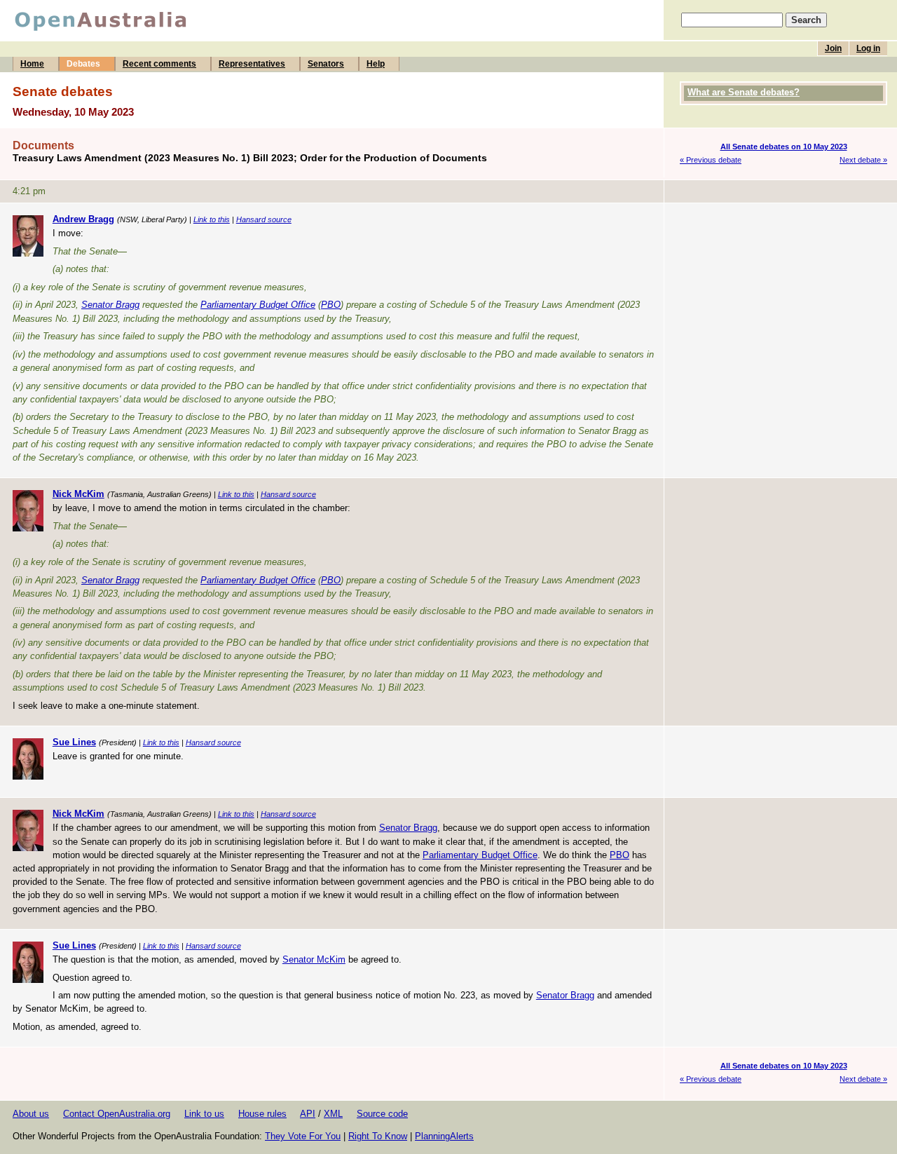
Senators (326, 64)
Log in (868, 48)
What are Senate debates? (743, 92)
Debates (83, 64)
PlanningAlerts (444, 1136)
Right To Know (377, 1136)
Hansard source (264, 219)
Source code (382, 1113)
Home (32, 64)
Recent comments (159, 64)
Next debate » (863, 160)
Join (833, 48)
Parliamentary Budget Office (257, 304)
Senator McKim (313, 959)
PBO (331, 304)
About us (31, 1113)
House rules (262, 1113)
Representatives (252, 64)
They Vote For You (303, 1136)
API (307, 1113)
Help (376, 64)
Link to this (211, 219)
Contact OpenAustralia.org (116, 1113)
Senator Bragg (110, 304)
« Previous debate (710, 160)
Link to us (204, 1113)
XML (333, 1113)
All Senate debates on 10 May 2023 (783, 146)
